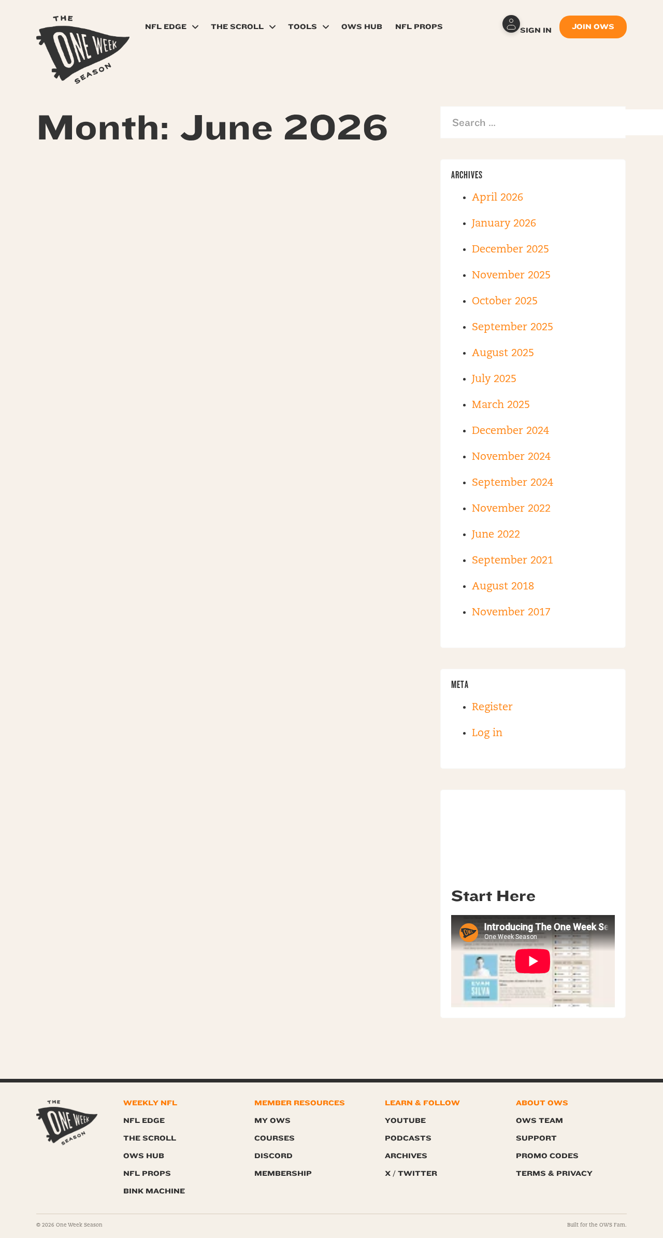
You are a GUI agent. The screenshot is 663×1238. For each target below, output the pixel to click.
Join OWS (593, 27)
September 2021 (512, 561)
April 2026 (497, 198)
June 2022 (496, 535)
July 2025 (494, 379)
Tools (302, 27)
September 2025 (512, 327)
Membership (283, 1173)
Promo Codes (547, 1156)
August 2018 (503, 587)
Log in (487, 733)
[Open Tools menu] (326, 27)
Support (536, 1138)
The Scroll (237, 27)
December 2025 (510, 250)
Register (492, 707)
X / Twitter (411, 1173)
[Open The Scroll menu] (272, 27)
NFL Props (419, 27)
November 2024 (511, 457)
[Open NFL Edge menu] (195, 27)
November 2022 (511, 509)
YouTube (405, 1120)
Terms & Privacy (554, 1173)
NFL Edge (165, 27)
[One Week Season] (82, 28)
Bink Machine (154, 1191)
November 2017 (511, 613)
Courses (274, 1138)
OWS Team (539, 1120)
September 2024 (512, 483)
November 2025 (511, 276)
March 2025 (501, 405)
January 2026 (504, 224)
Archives (406, 1156)
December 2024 (510, 431)
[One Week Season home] (66, 1122)
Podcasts (408, 1138)
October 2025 (505, 302)
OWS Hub (361, 27)
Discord (273, 1156)
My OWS (272, 1120)
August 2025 (503, 353)
